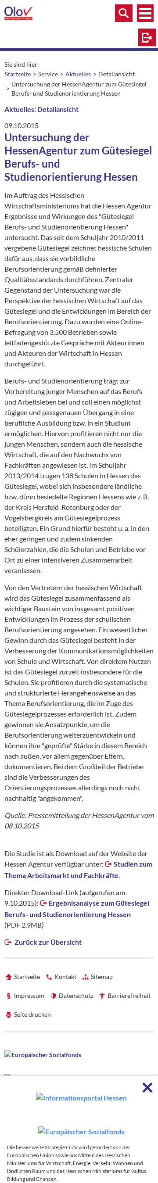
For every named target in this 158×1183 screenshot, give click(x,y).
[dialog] (79, 1129)
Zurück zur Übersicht (47, 942)
